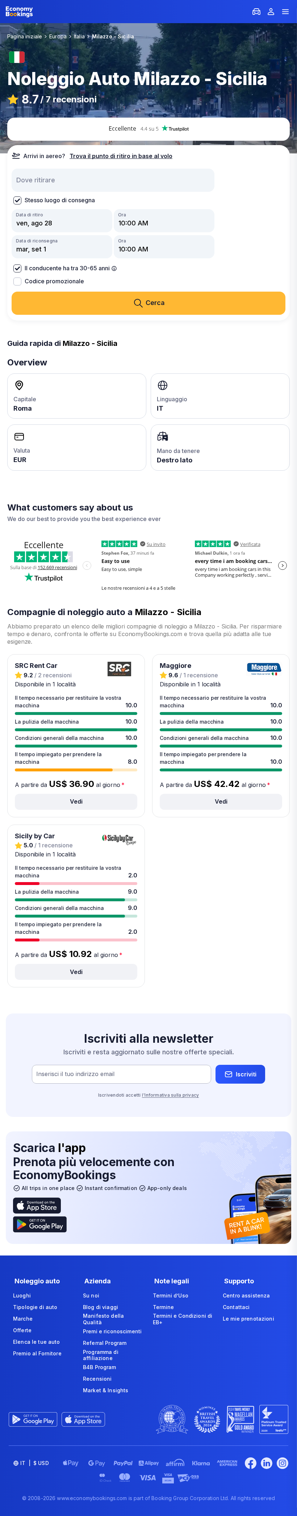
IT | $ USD (34, 1463)
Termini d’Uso (170, 1295)
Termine (163, 1307)
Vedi (76, 801)
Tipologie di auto (35, 1307)
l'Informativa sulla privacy (170, 1095)
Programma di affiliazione (100, 1355)
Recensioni (97, 1379)
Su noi (91, 1295)
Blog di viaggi (100, 1307)
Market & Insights (105, 1390)
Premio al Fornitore (37, 1353)
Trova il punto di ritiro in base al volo (121, 156)
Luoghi (22, 1295)
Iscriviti (246, 1074)
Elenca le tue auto (36, 1342)
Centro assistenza (246, 1295)
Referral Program (104, 1343)
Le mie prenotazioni (248, 1319)
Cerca (155, 302)
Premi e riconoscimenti (112, 1331)
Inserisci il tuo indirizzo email (75, 1074)
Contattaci (236, 1307)
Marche (23, 1319)
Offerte (22, 1330)
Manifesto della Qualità (103, 1319)
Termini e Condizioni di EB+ (182, 1319)
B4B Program (99, 1367)
